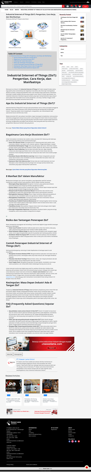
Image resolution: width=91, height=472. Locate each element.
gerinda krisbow (79, 70)
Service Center (72, 432)
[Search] (63, 6)
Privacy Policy (10, 464)
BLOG (30, 429)
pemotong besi (70, 70)
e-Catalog (31, 432)
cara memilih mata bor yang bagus (76, 72)
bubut (81, 68)
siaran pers (64, 72)
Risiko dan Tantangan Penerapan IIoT (24, 62)
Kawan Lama (71, 429)
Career (70, 434)
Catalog (39, 2)
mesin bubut (64, 68)
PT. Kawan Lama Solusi (25, 359)
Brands (70, 431)
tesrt (72, 66)
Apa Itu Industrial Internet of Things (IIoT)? (25, 57)
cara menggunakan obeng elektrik (69, 82)
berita (17, 9)
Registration (54, 429)
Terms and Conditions (31, 464)
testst (68, 66)
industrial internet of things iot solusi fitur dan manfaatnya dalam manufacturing (48, 9)
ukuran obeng (75, 80)
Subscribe (9, 354)
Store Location (32, 436)
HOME (6, 9)
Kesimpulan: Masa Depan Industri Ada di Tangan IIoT (28, 66)
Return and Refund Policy (35, 434)
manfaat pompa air (66, 80)
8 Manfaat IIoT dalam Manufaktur (23, 61)
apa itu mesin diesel (66, 74)
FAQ (30, 431)
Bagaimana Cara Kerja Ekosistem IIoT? (24, 59)
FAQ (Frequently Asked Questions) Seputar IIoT (26, 67)
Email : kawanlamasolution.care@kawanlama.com (15, 453)
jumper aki (68, 76)
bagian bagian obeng (66, 83)
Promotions (34, 2)
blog (11, 9)
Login (85, 6)
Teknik (63, 66)
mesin (76, 66)
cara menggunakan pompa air (68, 78)
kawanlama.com (10, 277)
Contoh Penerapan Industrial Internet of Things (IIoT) (28, 64)
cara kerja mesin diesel (77, 74)
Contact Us (71, 436)
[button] (16, 2)
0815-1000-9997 (16, 450)
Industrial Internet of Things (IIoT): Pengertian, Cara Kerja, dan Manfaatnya (31, 56)
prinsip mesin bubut (73, 68)
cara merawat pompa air (78, 76)
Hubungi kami (18, 354)
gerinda (63, 70)
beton (63, 76)
